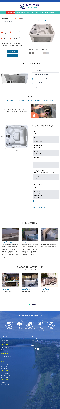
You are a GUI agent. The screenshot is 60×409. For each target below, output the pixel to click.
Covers (37, 12)
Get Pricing (12, 51)
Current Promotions (10, 12)
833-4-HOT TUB (8, 1)
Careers (49, 1)
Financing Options (33, 1)
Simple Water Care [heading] (48, 100)
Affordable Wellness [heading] (20, 100)
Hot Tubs (18, 12)
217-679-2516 (4, 351)
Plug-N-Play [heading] (10, 100)
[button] (30, 52)
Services (41, 12)
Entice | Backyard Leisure (29, 6)
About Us (53, 1)
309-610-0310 (4, 368)
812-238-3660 (5, 342)
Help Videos (38, 1)
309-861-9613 (4, 377)
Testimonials (43, 1)
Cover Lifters (25, 242)
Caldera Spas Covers (7, 242)
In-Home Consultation (40, 330)
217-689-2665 (4, 360)
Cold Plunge (28, 12)
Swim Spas (23, 12)
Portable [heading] (30, 100)
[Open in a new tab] (32, 304)
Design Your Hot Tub (36, 20)
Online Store (51, 12)
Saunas (33, 12)
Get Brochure (12, 55)
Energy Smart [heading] (38, 100)
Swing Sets (46, 12)
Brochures (19, 329)
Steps (42, 242)
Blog (46, 1)
